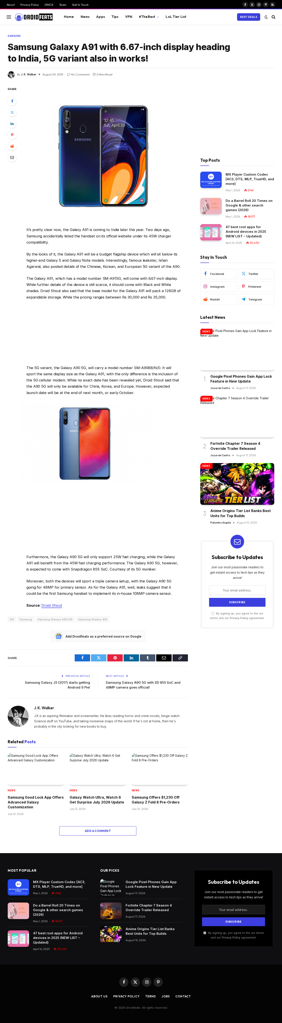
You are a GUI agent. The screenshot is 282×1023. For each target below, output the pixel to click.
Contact (183, 996)
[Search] (273, 17)
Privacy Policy (29, 4)
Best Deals (248, 17)
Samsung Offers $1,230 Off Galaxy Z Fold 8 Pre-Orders (156, 799)
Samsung (14, 36)
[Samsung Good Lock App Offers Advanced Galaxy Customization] (36, 769)
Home (69, 17)
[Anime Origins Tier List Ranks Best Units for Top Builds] (237, 484)
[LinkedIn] (12, 123)
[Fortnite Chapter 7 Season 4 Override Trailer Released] (237, 416)
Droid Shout (51, 605)
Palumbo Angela (220, 522)
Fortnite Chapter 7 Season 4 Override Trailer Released (235, 445)
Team (62, 4)
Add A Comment (98, 831)
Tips (115, 17)
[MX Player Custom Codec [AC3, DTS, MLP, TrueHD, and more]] (211, 180)
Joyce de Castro (220, 388)
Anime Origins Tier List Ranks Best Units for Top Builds (240, 513)
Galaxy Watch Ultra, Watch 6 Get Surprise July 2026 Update (97, 799)
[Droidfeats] (33, 17)
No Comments (80, 74)
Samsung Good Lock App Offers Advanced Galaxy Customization (36, 802)
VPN (128, 17)
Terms (150, 996)
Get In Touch (80, 4)
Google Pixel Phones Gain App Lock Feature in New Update (241, 378)
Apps (100, 17)
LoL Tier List (176, 17)
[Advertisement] (103, 333)
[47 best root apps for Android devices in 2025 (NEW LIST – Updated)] (211, 232)
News (85, 17)
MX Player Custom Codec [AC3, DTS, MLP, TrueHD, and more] (250, 179)
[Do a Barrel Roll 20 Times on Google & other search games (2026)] (211, 206)
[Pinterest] (12, 134)
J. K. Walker (28, 74)
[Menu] (9, 17)
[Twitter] (12, 112)
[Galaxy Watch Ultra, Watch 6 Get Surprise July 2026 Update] (98, 769)
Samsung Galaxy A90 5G (55, 619)
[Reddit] (12, 146)
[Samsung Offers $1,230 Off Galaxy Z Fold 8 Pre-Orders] (160, 769)
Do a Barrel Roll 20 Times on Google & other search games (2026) (249, 205)
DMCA (49, 4)
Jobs (165, 996)
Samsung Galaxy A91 (92, 619)
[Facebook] (12, 101)
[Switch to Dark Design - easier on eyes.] (266, 17)
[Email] (12, 157)
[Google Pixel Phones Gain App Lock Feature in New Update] (237, 349)
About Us (99, 996)
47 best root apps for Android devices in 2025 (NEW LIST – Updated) (246, 231)
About (11, 4)
